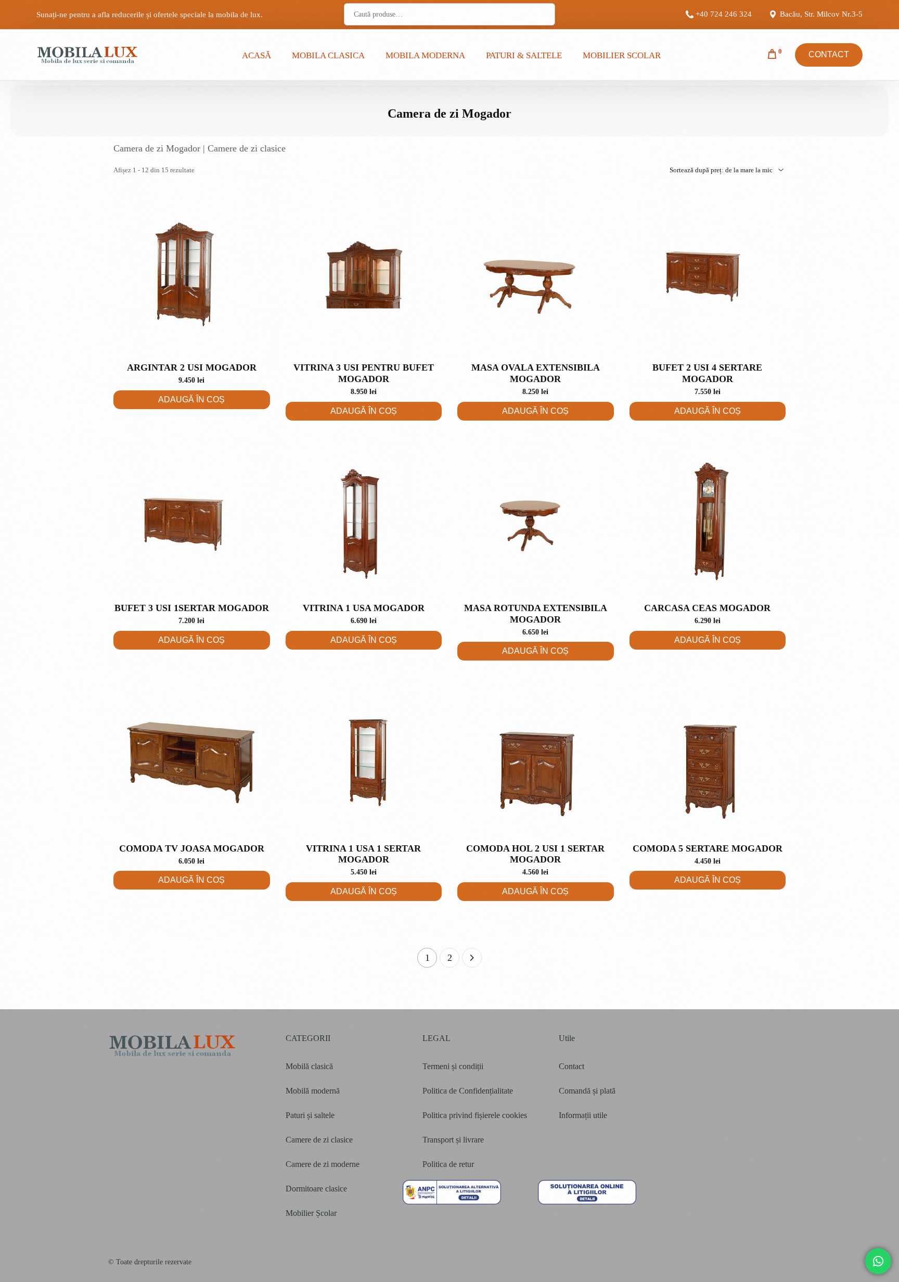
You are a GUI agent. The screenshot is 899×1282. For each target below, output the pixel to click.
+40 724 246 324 (724, 14)
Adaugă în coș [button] (191, 399)
